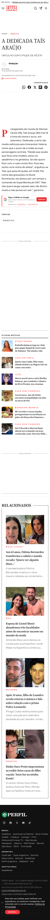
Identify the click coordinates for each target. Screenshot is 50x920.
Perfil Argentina (9, 861)
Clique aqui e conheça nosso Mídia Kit (19, 894)
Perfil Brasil (29, 843)
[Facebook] (10, 822)
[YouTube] (23, 822)
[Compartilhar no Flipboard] (40, 87)
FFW (34, 837)
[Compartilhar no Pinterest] (46, 87)
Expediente (7, 870)
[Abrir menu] (3, 8)
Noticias (19, 858)
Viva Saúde (26, 846)
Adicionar (41, 199)
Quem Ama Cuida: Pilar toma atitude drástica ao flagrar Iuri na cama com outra (31, 364)
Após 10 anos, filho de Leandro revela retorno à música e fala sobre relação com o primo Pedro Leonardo (24, 701)
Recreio (40, 843)
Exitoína (34, 855)
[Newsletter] (40, 8)
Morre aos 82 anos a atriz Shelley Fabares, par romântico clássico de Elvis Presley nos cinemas (31, 381)
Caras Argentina (21, 855)
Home (4, 34)
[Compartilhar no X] (34, 87)
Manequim (7, 843)
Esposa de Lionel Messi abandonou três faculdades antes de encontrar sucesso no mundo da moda (24, 629)
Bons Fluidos (42, 834)
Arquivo (14, 34)
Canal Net (6, 855)
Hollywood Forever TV (12, 840)
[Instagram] (4, 822)
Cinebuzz (14, 837)
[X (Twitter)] (16, 822)
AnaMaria (6, 834)
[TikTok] (29, 822)
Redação (13, 63)
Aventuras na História (23, 834)
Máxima (18, 843)
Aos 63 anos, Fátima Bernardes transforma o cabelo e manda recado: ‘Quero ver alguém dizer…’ (25, 558)
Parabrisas (30, 858)
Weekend (23, 861)
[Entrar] (46, 8)
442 (32, 861)
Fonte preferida (32, 204)
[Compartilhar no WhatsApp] (23, 87)
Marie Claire (7, 858)
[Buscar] (35, 8)
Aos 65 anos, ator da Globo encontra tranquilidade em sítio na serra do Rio (30, 398)
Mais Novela (31, 840)
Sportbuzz (7, 846)
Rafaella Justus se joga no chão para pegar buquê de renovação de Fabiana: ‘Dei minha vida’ (30, 348)
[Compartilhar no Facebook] (29, 87)
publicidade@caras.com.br (14, 890)
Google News (21, 204)
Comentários (10, 79)
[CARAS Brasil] (11, 8)
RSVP (16, 846)
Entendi (12, 912)
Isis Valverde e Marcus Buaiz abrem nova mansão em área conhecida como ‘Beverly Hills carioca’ (30, 431)
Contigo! (25, 837)
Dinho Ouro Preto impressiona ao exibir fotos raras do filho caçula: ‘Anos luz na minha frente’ (25, 772)
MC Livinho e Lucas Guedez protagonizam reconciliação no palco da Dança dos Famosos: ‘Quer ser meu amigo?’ (30, 414)
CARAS (5, 837)
